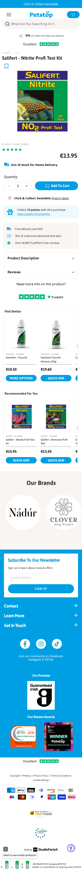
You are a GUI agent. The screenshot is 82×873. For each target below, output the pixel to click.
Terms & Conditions (61, 776)
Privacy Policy (41, 776)
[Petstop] (41, 14)
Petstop (27, 775)
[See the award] (23, 736)
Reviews (14, 272)
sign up (41, 588)
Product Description (23, 258)
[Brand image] (23, 512)
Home (6, 53)
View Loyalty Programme (33, 214)
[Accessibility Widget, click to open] (71, 848)
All (17, 53)
